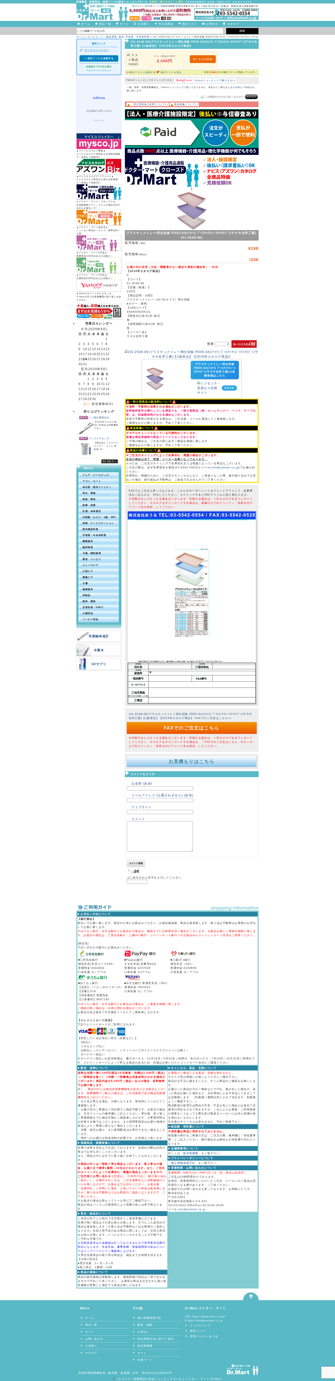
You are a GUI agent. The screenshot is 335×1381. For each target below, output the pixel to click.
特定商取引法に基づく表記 (193, 6)
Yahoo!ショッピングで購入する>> (215, 80)
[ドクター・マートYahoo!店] (99, 286)
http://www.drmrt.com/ (209, 1316)
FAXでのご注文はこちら (192, 727)
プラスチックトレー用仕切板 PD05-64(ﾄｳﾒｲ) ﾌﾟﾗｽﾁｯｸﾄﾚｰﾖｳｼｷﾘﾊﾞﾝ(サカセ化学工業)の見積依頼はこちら (214, 370)
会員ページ (154, 6)
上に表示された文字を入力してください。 (155, 877)
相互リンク (197, 1330)
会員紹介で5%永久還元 (99, 66)
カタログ (233, 23)
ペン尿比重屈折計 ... (100, 417)
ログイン (140, 6)
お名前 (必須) (141, 783)
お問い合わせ (94, 1338)
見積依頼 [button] (229, 388)
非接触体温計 (99, 636)
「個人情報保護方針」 (183, 1162)
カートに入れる (203, 59)
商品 (121, 36)
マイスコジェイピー (97, 50)
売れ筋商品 (166, 23)
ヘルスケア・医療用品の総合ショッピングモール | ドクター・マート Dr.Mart (169, 1378)
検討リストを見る (171, 72)
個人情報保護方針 (249, 6)
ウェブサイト (141, 807)
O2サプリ (99, 664)
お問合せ (212, 23)
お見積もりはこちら (192, 761)
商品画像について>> (186, 104)
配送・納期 (230, 6)
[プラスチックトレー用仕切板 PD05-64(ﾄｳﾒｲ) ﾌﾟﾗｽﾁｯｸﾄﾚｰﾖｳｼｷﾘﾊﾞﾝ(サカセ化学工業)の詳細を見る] (155, 369)
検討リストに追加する (143, 72)
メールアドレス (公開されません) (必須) (162, 795)
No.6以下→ (110, 461)
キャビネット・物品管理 (102, 36)
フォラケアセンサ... (100, 438)
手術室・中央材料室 (137, 36)
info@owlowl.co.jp (225, 467)
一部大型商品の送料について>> (149, 104)
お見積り (144, 23)
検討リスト (189, 23)
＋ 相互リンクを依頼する (99, 58)
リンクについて (200, 1325)
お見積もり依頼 (241, 87)
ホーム (85, 23)
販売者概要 (169, 6)
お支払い (216, 6)
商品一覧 (105, 23)
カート (124, 23)
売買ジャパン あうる (204, 1336)
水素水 (99, 650)
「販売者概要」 (190, 1153)
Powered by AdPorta (98, 70)
